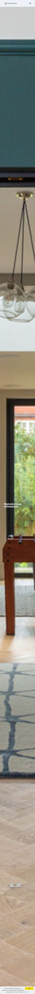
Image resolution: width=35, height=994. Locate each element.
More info (26, 992)
